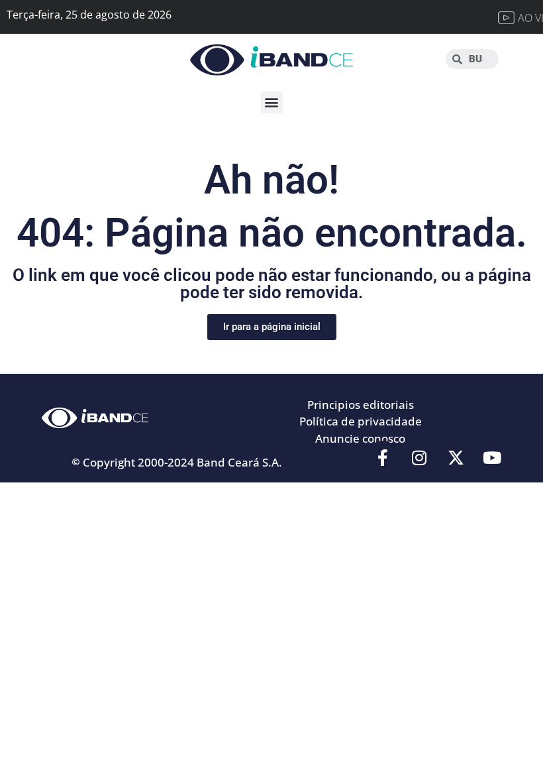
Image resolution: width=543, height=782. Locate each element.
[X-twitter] (455, 457)
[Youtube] (492, 457)
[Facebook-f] (382, 457)
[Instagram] (419, 457)
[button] (272, 102)
